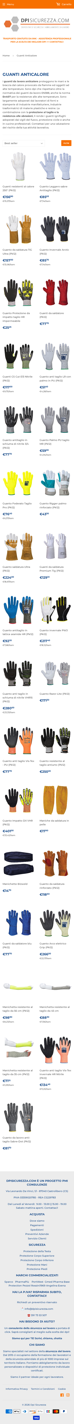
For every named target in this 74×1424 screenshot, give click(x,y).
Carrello (66, 4)
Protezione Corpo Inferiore (37, 1260)
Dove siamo (37, 1220)
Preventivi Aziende (37, 1234)
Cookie (62, 1388)
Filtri (66, 143)
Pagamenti (37, 1225)
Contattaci (50, 1207)
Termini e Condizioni (43, 1388)
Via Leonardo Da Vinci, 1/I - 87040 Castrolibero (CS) (37, 1191)
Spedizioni (37, 1229)
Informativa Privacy (17, 1388)
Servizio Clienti (37, 1238)
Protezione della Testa (37, 1251)
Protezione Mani (37, 1264)
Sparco (8, 1281)
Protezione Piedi (37, 1269)
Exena (62, 1285)
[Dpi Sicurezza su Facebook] (62, 1395)
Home (6, 55)
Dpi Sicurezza (38, 1404)
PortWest (37, 1281)
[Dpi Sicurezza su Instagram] (68, 1395)
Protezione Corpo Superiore (37, 1255)
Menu (10, 4)
